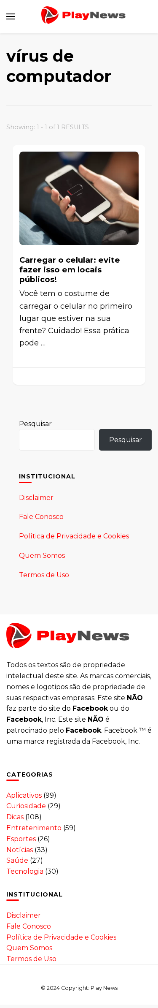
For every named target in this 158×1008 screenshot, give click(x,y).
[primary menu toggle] (10, 16)
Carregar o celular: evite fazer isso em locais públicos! (69, 269)
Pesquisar (35, 424)
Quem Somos (42, 556)
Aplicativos (24, 795)
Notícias (19, 850)
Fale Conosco (41, 517)
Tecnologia (24, 871)
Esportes (21, 839)
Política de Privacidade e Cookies (74, 536)
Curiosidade (26, 806)
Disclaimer (36, 498)
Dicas (15, 817)
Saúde (17, 860)
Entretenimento (34, 828)
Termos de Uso (44, 575)
